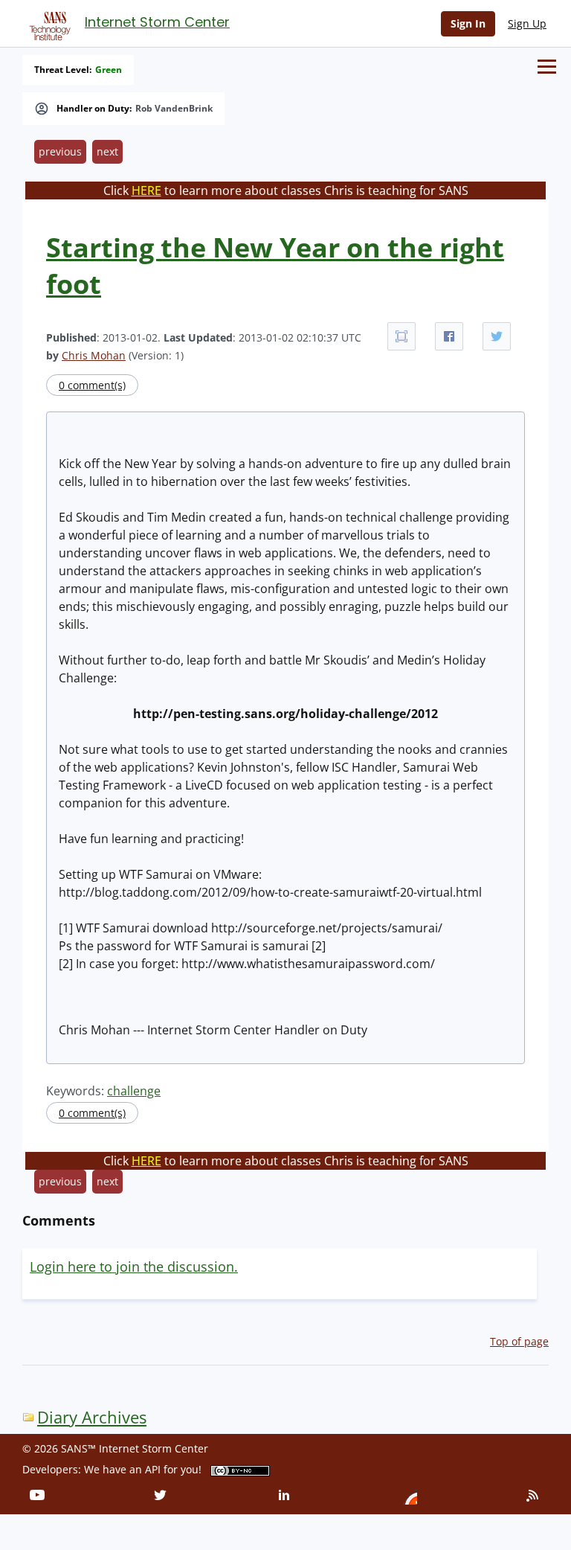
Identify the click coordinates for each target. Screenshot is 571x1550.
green (108, 70)
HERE (146, 190)
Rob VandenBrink (174, 109)
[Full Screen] (401, 336)
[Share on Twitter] (497, 336)
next (107, 151)
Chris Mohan (94, 355)
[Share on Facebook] (449, 336)
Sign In (468, 23)
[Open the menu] (547, 66)
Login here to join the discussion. (134, 1266)
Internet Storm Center (157, 22)
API (153, 1469)
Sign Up (527, 23)
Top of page (519, 1341)
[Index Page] (47, 23)
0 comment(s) (92, 385)
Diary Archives (91, 1417)
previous (60, 151)
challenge (134, 1091)
